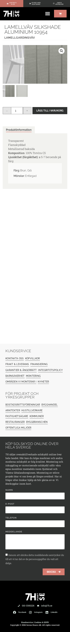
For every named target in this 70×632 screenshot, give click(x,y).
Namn (9, 490)
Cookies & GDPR (41, 622)
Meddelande (13, 532)
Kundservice (27, 622)
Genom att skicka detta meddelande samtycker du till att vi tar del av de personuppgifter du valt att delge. (34, 559)
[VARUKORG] (60, 13)
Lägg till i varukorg (50, 110)
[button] (47, 13)
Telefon (11, 518)
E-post (9, 504)
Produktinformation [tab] (19, 129)
